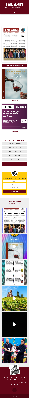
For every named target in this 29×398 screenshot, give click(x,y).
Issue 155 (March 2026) (14, 159)
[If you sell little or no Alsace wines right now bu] (14, 298)
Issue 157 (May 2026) (14, 151)
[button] (14, 12)
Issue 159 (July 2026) (14, 143)
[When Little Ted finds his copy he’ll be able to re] (14, 324)
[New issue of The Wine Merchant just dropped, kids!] (14, 272)
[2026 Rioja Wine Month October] (14, 116)
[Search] (25, 22)
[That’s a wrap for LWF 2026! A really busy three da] (14, 350)
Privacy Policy (14, 396)
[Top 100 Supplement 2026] (14, 84)
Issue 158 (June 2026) (14, 147)
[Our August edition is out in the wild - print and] (14, 220)
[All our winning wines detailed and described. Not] (14, 246)
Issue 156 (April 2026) (14, 155)
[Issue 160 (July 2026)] (14, 44)
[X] (14, 390)
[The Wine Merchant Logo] (14, 4)
